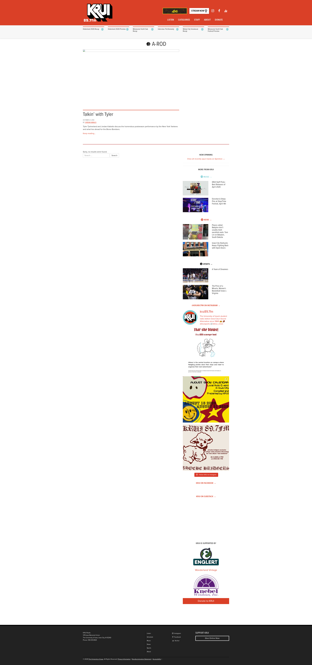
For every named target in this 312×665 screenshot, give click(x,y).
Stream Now (198, 11)
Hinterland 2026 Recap (91, 29)
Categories (184, 20)
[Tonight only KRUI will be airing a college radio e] (206, 447)
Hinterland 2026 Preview (117, 29)
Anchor (176, 641)
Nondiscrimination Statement (141, 659)
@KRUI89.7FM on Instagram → (206, 305)
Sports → (208, 264)
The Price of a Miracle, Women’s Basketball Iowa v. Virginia (219, 290)
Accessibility (157, 659)
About (207, 20)
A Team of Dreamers (220, 269)
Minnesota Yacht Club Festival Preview (215, 30)
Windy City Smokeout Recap (190, 30)
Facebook (177, 637)
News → (208, 220)
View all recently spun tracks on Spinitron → (206, 159)
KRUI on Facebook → (206, 483)
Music (149, 641)
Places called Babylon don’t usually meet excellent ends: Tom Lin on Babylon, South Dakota (220, 231)
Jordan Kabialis (90, 122)
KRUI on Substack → (206, 496)
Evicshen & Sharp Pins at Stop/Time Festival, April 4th (219, 201)
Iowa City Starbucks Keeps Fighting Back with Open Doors (220, 245)
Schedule (150, 637)
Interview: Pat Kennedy (166, 29)
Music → (208, 177)
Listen (170, 20)
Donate (219, 20)
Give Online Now (212, 638)
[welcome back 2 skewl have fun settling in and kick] (206, 399)
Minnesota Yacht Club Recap (140, 30)
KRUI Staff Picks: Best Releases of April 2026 (218, 184)
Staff (197, 20)
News (149, 644)
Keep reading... (89, 133)
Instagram (177, 633)
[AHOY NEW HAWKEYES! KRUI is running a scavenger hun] (206, 351)
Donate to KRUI (206, 601)
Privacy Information (124, 659)
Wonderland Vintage (206, 570)
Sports (149, 648)
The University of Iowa (95, 659)
